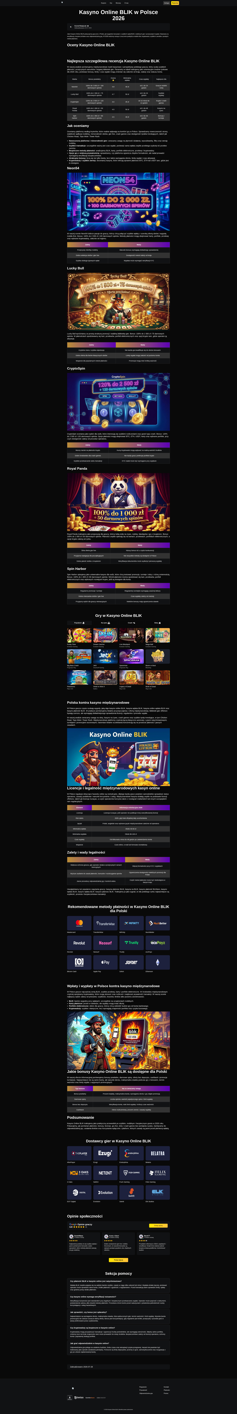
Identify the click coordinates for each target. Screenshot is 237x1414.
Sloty (156, 623)
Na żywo (104, 623)
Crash (130, 623)
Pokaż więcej (118, 1260)
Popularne (78, 623)
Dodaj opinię (158, 1225)
